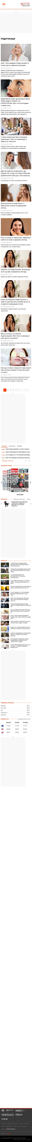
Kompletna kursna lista (24, 719)
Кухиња (21, 1123)
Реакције (19, 446)
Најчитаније (12, 446)
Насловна (3, 1123)
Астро (28, 499)
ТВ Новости (23, 1126)
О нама (3, 1129)
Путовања (26, 1123)
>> (27, 390)
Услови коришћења (10, 1129)
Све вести (4, 560)
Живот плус (15, 1123)
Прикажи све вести (7, 461)
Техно (15, 1126)
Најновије (4, 446)
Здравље (9, 1123)
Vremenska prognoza (7, 702)
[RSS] (30, 561)
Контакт (9, 1133)
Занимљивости (9, 1126)
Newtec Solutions (21, 1139)
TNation (29, 1139)
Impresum (3, 1133)
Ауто (18, 1126)
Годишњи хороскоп (19, 499)
